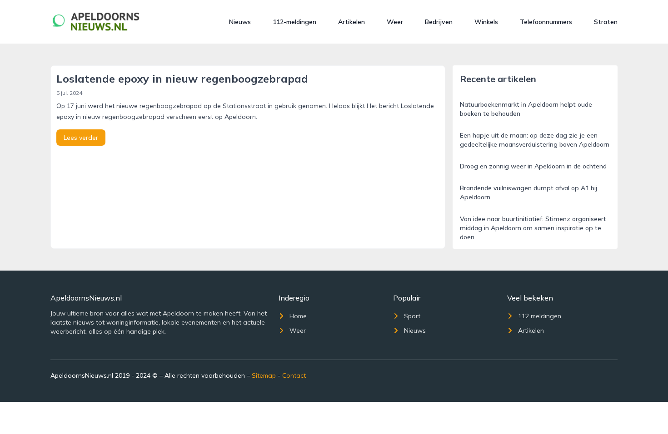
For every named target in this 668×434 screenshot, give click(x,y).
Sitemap (264, 375)
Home (298, 316)
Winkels (486, 22)
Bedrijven (439, 22)
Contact (294, 375)
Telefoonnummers (546, 22)
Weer (395, 22)
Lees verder (81, 137)
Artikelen (351, 22)
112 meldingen (539, 316)
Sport (412, 316)
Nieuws (240, 22)
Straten (606, 22)
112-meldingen (294, 22)
